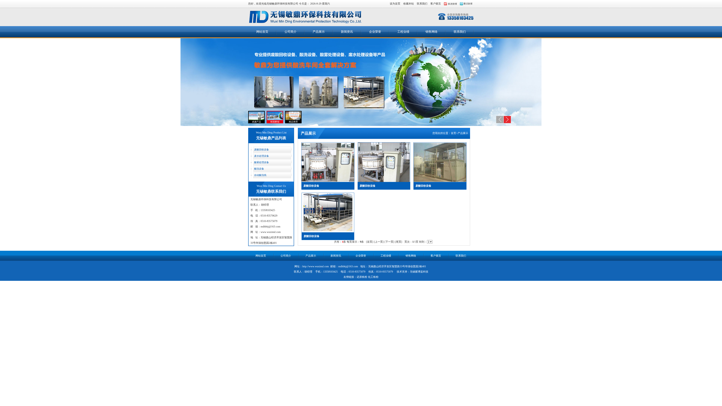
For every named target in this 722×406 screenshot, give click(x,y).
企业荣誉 (375, 31)
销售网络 (431, 31)
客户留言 (435, 3)
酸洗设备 (259, 168)
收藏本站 (408, 3)
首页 (453, 133)
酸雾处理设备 (261, 162)
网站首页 (262, 31)
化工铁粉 (373, 277)
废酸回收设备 (261, 149)
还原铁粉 (362, 277)
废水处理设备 (261, 156)
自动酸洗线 (260, 175)
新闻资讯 (347, 31)
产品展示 (319, 31)
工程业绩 (403, 31)
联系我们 (422, 3)
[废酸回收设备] (328, 180)
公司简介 (290, 31)
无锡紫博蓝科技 (419, 271)
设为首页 (395, 3)
